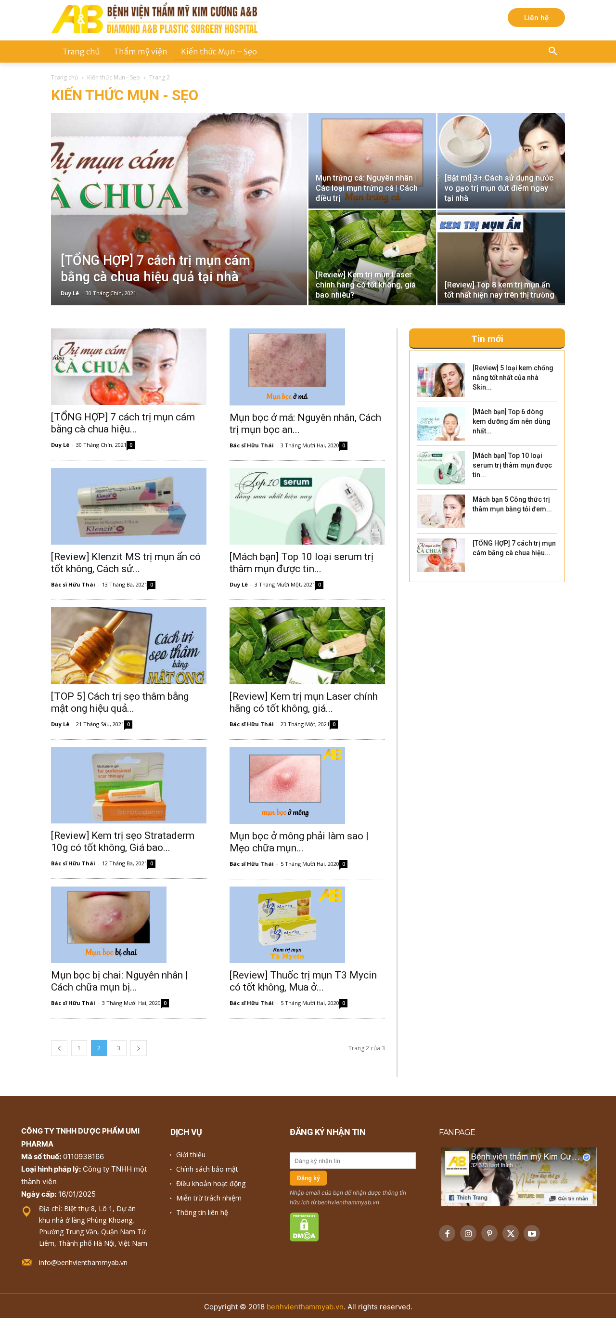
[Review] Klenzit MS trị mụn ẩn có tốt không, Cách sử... (126, 562)
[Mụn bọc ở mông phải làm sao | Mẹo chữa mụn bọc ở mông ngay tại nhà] (307, 785)
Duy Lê (70, 293)
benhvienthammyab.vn (305, 1306)
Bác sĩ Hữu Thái (252, 445)
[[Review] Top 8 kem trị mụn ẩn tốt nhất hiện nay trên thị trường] (501, 257)
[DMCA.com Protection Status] (304, 1239)
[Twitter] (510, 1233)
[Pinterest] (489, 1233)
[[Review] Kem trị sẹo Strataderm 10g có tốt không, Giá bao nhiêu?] (128, 785)
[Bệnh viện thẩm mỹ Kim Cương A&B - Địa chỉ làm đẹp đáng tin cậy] (154, 17)
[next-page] (138, 1048)
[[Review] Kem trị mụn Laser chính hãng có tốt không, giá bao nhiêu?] (372, 257)
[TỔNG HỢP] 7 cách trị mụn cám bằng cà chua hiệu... (123, 423)
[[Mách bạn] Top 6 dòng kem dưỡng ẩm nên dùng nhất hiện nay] (441, 424)
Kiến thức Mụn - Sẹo (113, 77)
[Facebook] (447, 1233)
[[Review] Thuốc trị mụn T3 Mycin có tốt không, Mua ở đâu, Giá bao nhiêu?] (307, 925)
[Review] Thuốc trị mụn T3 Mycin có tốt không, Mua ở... (303, 981)
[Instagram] (468, 1233)
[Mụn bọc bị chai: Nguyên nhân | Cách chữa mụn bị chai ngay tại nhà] (128, 925)
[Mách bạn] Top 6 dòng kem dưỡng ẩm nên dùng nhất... (512, 421)
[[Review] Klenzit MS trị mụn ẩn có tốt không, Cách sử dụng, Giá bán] (128, 506)
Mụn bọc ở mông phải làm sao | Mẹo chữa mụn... (299, 842)
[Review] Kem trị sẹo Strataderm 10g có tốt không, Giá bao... (122, 841)
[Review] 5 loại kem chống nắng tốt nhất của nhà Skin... (513, 377)
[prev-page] (59, 1048)
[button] (553, 51)
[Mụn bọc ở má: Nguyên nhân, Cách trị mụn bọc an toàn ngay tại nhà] (307, 366)
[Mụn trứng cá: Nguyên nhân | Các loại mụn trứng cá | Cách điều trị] (372, 161)
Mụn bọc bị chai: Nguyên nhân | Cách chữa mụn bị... (119, 981)
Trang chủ (64, 77)
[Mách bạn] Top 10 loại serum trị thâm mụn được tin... (301, 562)
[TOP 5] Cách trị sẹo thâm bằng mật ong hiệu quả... (120, 702)
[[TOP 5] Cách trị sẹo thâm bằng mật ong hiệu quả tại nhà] (128, 645)
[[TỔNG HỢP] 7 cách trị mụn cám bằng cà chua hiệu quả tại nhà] (179, 224)
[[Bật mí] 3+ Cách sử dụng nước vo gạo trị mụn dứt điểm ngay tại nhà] (501, 161)
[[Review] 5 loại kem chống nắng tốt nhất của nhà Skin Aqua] (441, 380)
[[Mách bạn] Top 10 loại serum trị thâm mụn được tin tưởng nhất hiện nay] (307, 506)
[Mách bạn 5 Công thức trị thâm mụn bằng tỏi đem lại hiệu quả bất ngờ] (441, 511)
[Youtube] (532, 1233)
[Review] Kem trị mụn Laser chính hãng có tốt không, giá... (304, 702)
